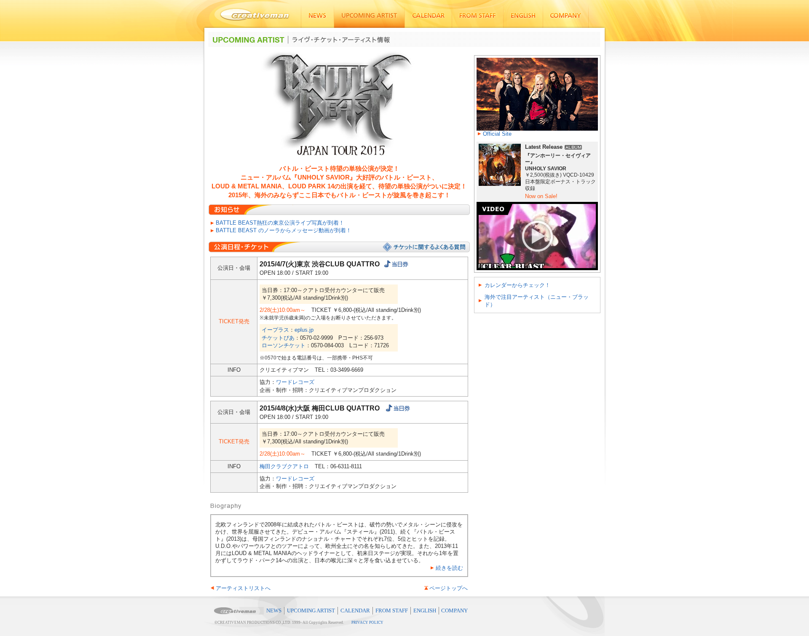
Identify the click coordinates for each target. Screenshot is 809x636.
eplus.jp (304, 330)
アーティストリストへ (243, 588)
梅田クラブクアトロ (284, 466)
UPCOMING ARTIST (311, 610)
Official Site (497, 134)
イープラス (275, 330)
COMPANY (454, 610)
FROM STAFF (391, 610)
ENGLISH (424, 610)
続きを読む (449, 568)
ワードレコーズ (295, 382)
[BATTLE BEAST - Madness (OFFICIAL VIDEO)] (537, 205)
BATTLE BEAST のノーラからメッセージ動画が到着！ (283, 230)
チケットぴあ (278, 338)
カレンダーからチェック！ (517, 285)
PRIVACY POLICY (367, 622)
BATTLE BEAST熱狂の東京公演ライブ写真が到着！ (280, 223)
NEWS (273, 610)
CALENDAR (355, 610)
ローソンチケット (283, 345)
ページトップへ (448, 588)
